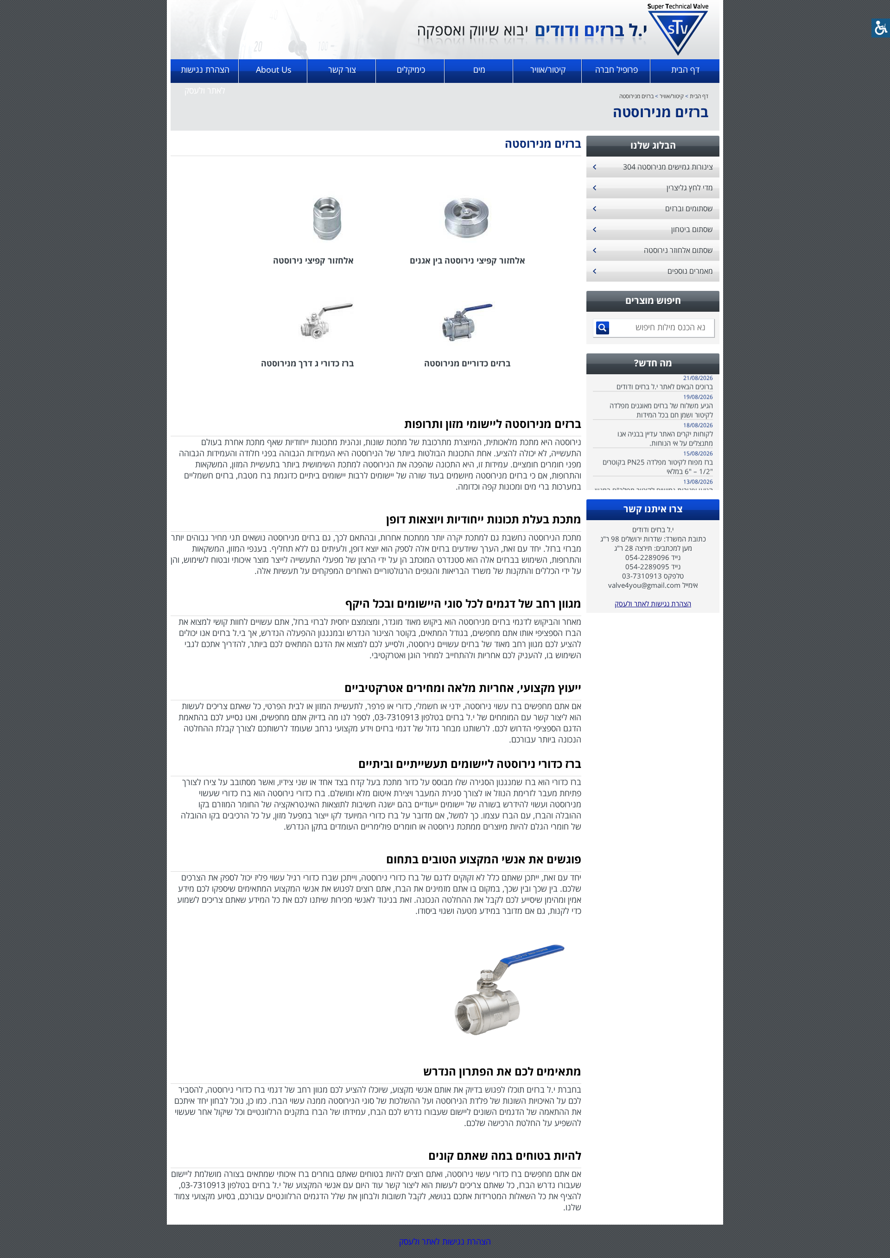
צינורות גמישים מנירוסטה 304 (668, 167)
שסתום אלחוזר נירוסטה (678, 250)
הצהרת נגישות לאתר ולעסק (205, 73)
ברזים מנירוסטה (636, 96)
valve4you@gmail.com (644, 585)
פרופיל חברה (616, 69)
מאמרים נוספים (690, 271)
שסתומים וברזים (689, 208)
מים (479, 69)
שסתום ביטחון (692, 229)
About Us (274, 69)
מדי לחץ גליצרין (690, 187)
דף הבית (685, 69)
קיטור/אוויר (548, 69)
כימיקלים (411, 69)
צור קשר (342, 69)
